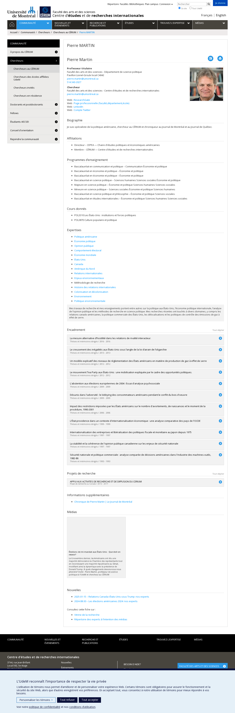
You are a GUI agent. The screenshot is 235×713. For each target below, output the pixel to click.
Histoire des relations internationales (95, 287)
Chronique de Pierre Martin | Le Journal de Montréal (103, 501)
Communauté (28, 32)
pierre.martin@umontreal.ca (82, 78)
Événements (67, 667)
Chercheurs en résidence (28, 95)
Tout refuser (67, 699)
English (221, 15)
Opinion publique (84, 245)
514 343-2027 (74, 82)
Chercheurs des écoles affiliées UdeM (31, 78)
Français (206, 15)
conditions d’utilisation (82, 707)
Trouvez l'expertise (169, 639)
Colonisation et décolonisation (91, 291)
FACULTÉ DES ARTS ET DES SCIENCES (199, 666)
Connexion (165, 4)
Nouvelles (66, 662)
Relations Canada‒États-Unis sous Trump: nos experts (111, 596)
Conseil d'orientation (21, 130)
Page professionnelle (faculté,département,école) (101, 103)
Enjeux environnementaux (89, 278)
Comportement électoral (87, 250)
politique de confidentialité (44, 707)
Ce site (184, 8)
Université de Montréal (21, 11)
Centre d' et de (98, 15)
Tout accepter (90, 699)
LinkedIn (78, 106)
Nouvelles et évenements (53, 641)
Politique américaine (85, 236)
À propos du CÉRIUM (21, 52)
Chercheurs (44, 32)
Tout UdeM (197, 8)
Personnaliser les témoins (36, 700)
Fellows (14, 113)
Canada (78, 264)
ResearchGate (82, 100)
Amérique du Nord (84, 268)
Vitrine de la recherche (87, 614)
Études (123, 639)
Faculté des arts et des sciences (74, 11)
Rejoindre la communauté (24, 139)
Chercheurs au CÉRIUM (64, 32)
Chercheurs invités (24, 87)
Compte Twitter (82, 110)
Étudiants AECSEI (19, 121)
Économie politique (84, 241)
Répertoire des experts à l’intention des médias (100, 619)
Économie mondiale (85, 255)
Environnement (82, 296)
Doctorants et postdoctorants (26, 104)
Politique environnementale (89, 301)
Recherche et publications (90, 641)
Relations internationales (88, 273)
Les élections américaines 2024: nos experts (106, 601)
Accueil (13, 32)
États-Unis (80, 259)
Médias (198, 639)
